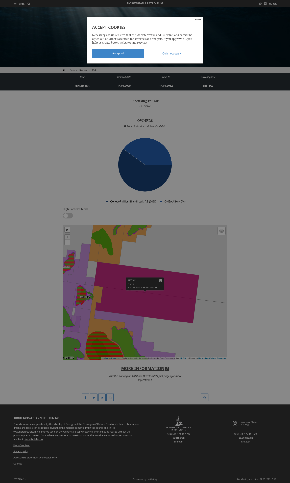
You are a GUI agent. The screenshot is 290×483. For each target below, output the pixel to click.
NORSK (198, 19)
